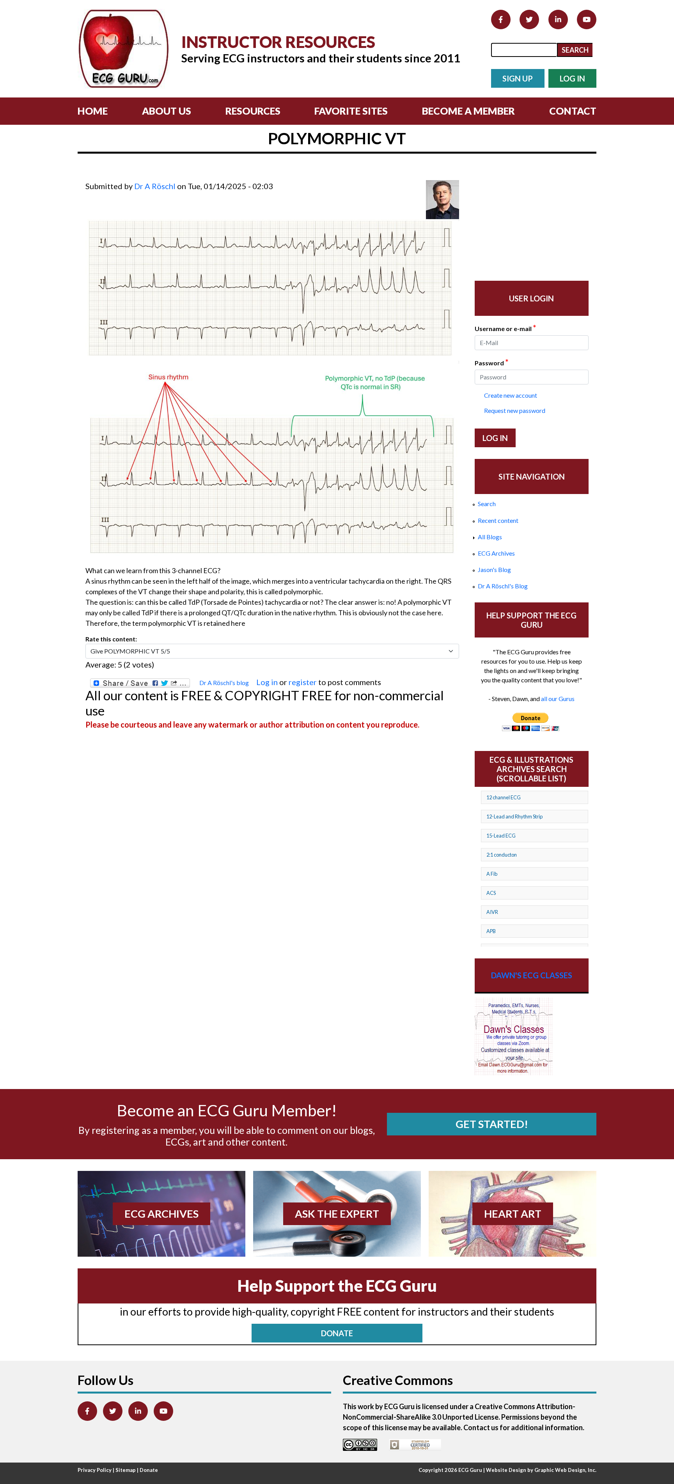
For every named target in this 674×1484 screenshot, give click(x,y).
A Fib (491, 874)
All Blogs (490, 536)
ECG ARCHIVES (161, 1213)
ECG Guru (470, 1470)
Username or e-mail (505, 328)
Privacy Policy (95, 1470)
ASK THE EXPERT (337, 1213)
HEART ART (512, 1213)
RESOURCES (252, 111)
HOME (93, 111)
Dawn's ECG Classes (531, 975)
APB (491, 931)
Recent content (498, 520)
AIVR (492, 912)
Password (491, 362)
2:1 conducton (501, 855)
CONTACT (572, 111)
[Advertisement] (227, 175)
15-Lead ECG (501, 835)
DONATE (337, 1333)
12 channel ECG (503, 797)
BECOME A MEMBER (468, 111)
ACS (491, 893)
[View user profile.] (442, 199)
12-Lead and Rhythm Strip (514, 816)
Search (487, 503)
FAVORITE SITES (351, 111)
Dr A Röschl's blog (224, 682)
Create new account (510, 395)
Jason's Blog (494, 569)
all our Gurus (558, 698)
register (303, 682)
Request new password (514, 410)
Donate (149, 1470)
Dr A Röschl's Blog (503, 586)
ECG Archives (496, 553)
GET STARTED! (492, 1123)
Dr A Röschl (155, 186)
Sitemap (125, 1470)
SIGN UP (517, 78)
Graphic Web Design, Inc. (565, 1470)
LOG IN (572, 78)
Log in (267, 682)
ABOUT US (166, 111)
